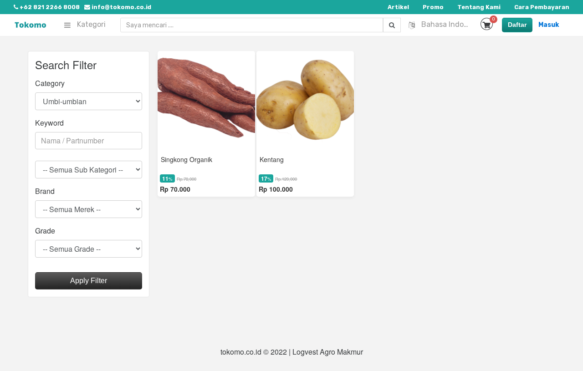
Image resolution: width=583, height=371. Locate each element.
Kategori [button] (90, 24)
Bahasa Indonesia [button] (446, 24)
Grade (45, 230)
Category (50, 83)
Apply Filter (88, 281)
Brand (45, 191)
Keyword (49, 122)
